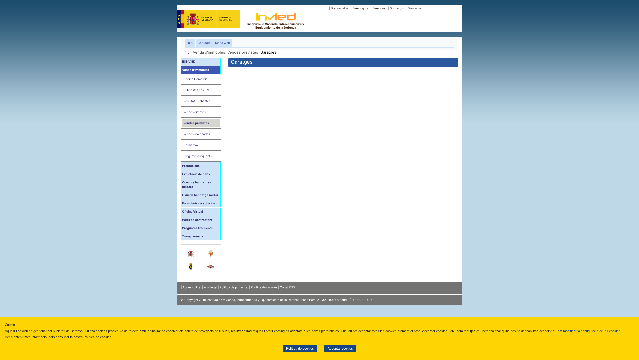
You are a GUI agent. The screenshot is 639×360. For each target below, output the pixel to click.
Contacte (204, 43)
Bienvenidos (339, 8)
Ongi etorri (397, 8)
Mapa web (222, 43)
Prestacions (191, 166)
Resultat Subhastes (196, 101)
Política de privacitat (234, 287)
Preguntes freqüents (197, 156)
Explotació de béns (196, 174)
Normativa (190, 145)
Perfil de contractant (197, 220)
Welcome (414, 8)
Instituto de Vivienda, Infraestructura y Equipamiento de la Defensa (275, 26)
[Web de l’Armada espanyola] (191, 264)
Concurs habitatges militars (196, 184)
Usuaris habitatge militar (200, 195)
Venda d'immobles (209, 52)
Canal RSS (287, 287)
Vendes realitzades (196, 134)
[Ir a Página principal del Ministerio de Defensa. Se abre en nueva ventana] (208, 18)
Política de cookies (300, 348)
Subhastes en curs (196, 90)
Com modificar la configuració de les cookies (587, 331)
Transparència (192, 236)
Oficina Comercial (195, 79)
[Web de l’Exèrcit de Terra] (211, 251)
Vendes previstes (242, 52)
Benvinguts (360, 8)
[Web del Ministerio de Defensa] (191, 251)
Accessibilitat (192, 287)
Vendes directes (194, 112)
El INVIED (188, 62)
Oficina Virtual (192, 212)
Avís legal (210, 287)
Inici (191, 43)
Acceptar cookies (340, 348)
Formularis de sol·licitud (199, 203)
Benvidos (378, 8)
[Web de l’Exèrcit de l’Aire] (211, 264)
